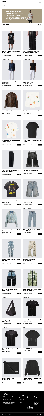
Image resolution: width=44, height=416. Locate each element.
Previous (5, 15)
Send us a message (29, 399)
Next (39, 15)
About (20, 397)
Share (19, 55)
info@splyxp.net (30, 408)
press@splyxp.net (37, 398)
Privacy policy (21, 399)
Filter (39, 24)
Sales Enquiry (21, 400)
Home (3, 5)
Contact (20, 402)
